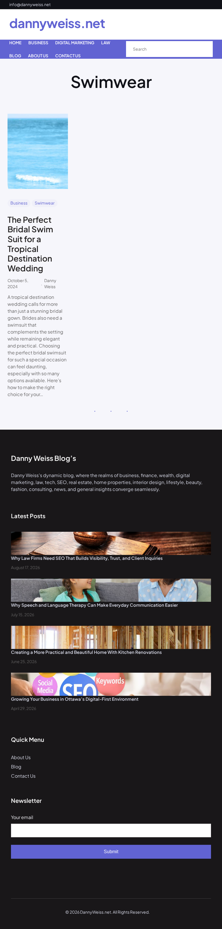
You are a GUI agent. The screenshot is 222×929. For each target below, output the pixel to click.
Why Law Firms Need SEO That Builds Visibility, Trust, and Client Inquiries (87, 558)
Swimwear (45, 202)
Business (18, 202)
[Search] (202, 49)
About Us (21, 757)
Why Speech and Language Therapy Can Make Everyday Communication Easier (94, 605)
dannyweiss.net (57, 23)
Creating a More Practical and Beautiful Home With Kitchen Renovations (86, 652)
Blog (16, 767)
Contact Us (23, 776)
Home (15, 42)
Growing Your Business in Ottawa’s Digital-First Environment (74, 699)
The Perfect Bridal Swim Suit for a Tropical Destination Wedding (30, 244)
